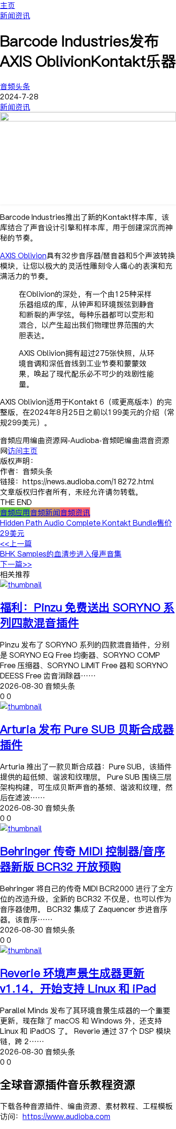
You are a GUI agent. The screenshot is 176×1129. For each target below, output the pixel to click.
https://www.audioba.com (66, 1116)
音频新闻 (45, 512)
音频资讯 (75, 512)
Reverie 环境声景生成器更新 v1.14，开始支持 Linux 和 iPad (78, 980)
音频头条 (15, 86)
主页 (7, 5)
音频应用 (15, 512)
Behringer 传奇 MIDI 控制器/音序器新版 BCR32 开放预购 (82, 858)
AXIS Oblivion (23, 255)
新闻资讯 (15, 15)
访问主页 (23, 450)
